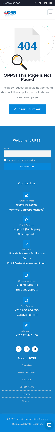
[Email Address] (26, 195)
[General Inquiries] (26, 275)
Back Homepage (29, 109)
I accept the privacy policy (21, 160)
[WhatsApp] (26, 326)
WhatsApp (26, 331)
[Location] (26, 244)
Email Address (26, 201)
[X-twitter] (18, 349)
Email (6, 148)
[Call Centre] (26, 300)
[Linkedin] (35, 349)
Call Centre (27, 306)
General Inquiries (26, 281)
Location (26, 250)
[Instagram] (27, 349)
